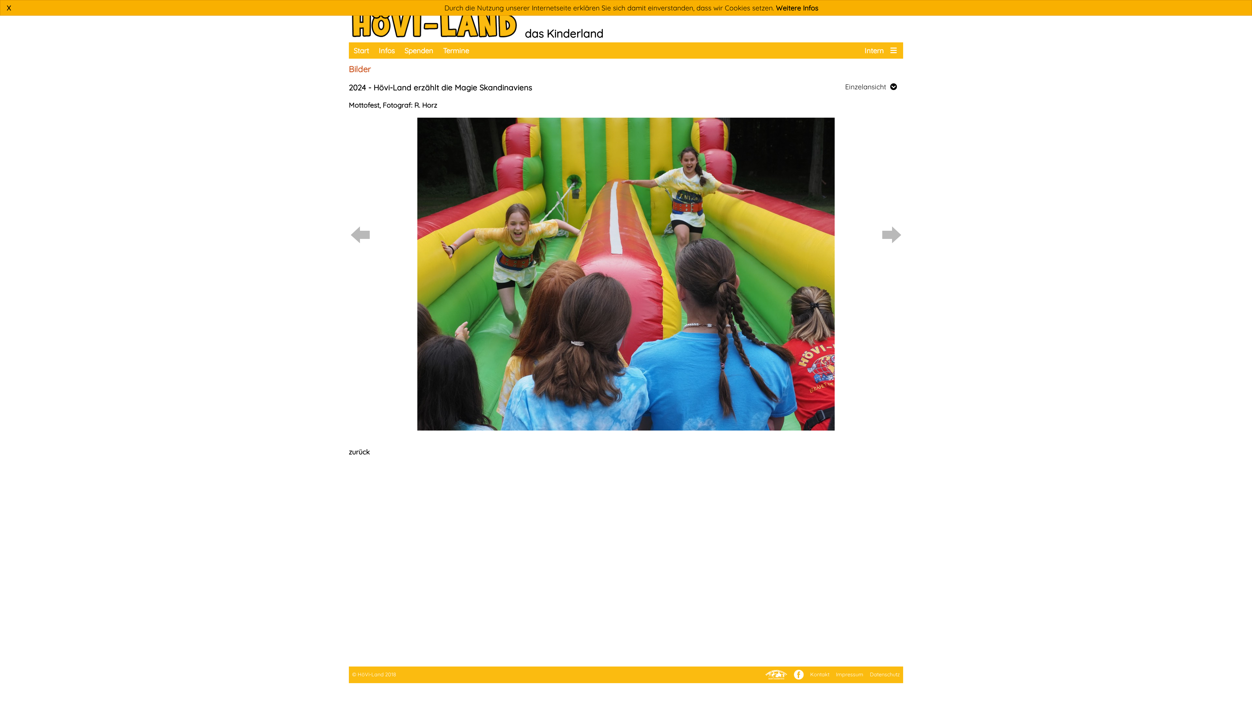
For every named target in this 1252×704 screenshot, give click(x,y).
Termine (456, 50)
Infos (387, 50)
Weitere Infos (797, 8)
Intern (874, 50)
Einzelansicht (867, 86)
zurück (359, 451)
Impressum (849, 674)
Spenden (419, 50)
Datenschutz (885, 674)
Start (361, 50)
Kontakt (819, 674)
